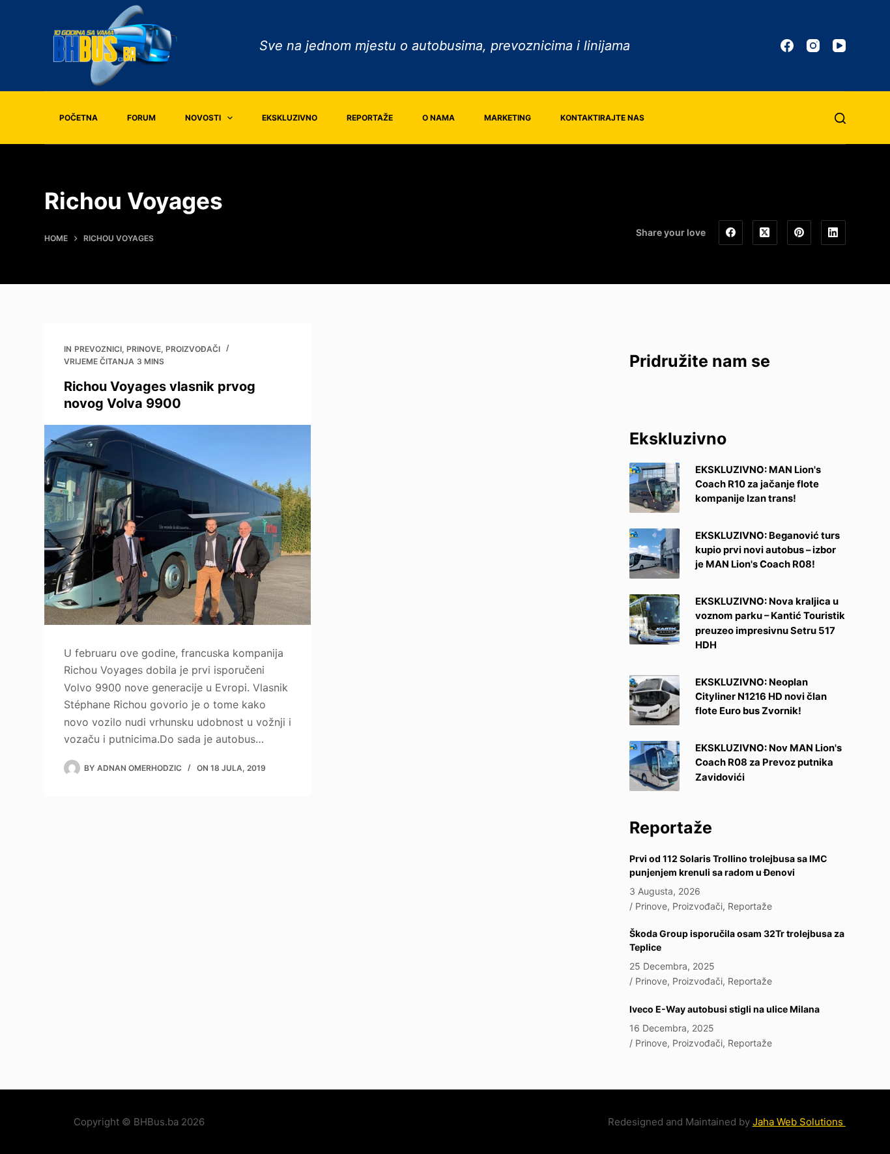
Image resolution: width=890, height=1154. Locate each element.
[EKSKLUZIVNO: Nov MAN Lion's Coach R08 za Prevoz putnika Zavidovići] (654, 766)
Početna (78, 118)
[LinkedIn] (833, 232)
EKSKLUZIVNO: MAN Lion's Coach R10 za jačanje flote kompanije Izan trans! (758, 484)
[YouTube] (839, 45)
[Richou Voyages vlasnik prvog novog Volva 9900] (177, 525)
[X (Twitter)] (765, 232)
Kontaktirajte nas (602, 118)
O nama (438, 118)
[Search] (840, 118)
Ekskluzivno (289, 118)
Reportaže (370, 118)
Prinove (143, 349)
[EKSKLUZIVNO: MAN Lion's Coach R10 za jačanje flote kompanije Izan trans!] (654, 488)
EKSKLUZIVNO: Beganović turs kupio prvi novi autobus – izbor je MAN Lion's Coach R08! (767, 550)
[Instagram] (813, 45)
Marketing (507, 118)
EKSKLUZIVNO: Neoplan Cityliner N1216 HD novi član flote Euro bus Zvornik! (761, 696)
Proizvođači (192, 349)
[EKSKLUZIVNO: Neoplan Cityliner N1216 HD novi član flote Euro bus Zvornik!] (654, 700)
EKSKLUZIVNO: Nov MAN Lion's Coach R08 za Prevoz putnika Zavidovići (768, 762)
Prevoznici (98, 349)
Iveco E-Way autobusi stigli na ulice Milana (724, 1009)
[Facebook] (787, 45)
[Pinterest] (799, 232)
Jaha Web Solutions (799, 1122)
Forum (141, 118)
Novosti (203, 118)
